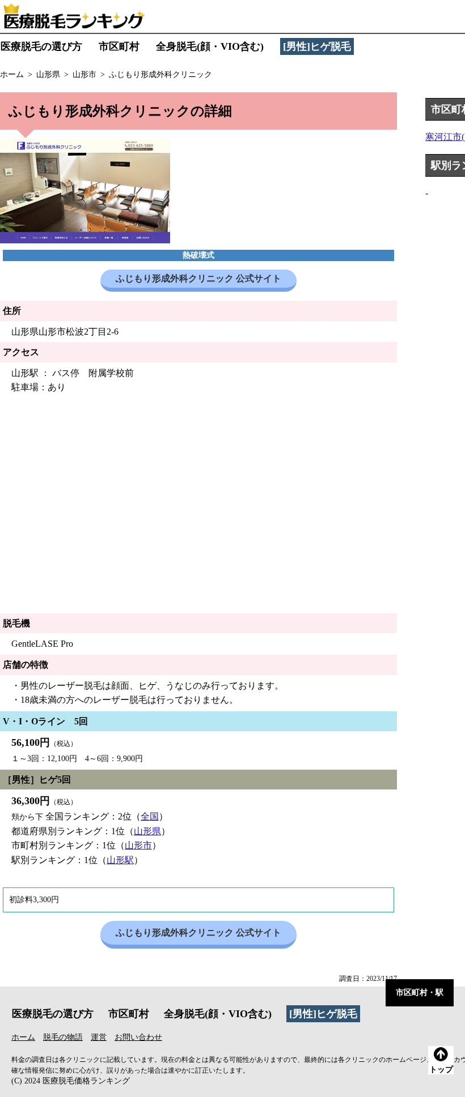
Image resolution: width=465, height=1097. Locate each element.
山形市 (138, 845)
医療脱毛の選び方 (41, 46)
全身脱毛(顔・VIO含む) (210, 46)
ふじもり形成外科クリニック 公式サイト (198, 278)
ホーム (23, 1037)
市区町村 (119, 46)
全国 (150, 816)
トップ (441, 1069)
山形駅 (120, 860)
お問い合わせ (138, 1037)
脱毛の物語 (63, 1037)
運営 (99, 1037)
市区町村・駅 (419, 992)
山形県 (147, 831)
